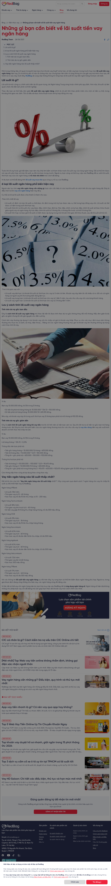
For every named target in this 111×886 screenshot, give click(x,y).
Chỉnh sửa (75, 882)
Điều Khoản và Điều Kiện (42, 877)
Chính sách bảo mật (57, 871)
